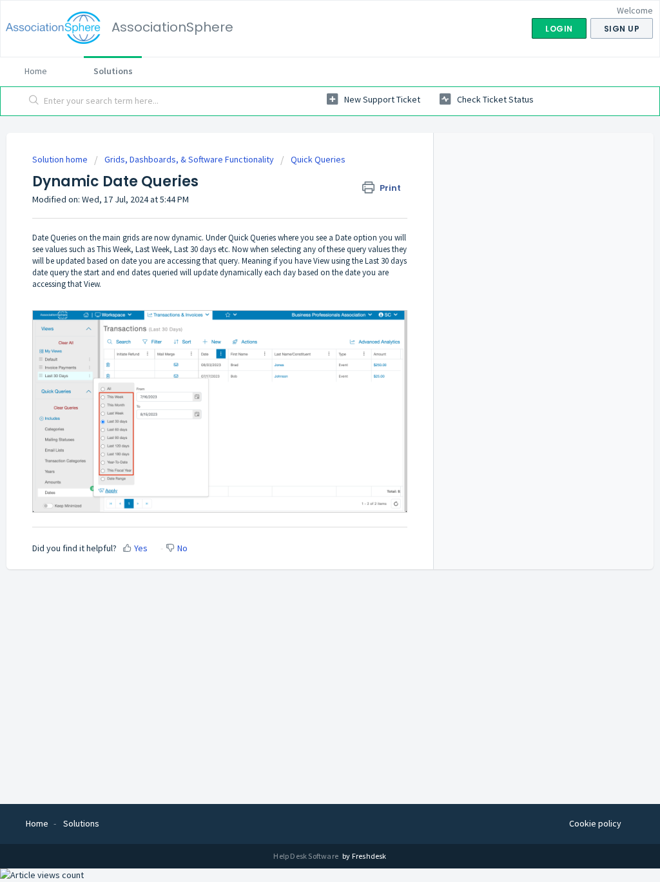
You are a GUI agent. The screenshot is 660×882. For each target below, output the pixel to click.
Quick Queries (318, 159)
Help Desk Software (306, 856)
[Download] (306, 274)
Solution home (61, 159)
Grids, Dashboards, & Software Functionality (189, 159)
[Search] (34, 101)
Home (35, 71)
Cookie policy (595, 823)
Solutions (113, 71)
